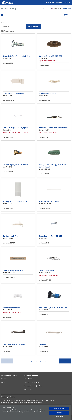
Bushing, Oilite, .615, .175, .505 (50, 56)
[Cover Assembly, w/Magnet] (18, 81)
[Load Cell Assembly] (54, 258)
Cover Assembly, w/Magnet (13, 93)
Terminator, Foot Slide (11, 308)
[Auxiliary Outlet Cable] (54, 81)
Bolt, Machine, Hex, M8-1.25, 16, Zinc (53, 308)
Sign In (69, 8)
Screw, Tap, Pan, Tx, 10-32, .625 (50, 236)
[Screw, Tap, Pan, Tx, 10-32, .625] (54, 223)
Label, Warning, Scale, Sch (13, 271)
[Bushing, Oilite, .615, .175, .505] (54, 43)
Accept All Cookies (59, 408)
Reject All (59, 412)
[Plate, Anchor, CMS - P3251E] (54, 189)
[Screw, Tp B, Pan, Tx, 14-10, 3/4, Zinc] (18, 43)
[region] (35, 412)
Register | (65, 8)
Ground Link (43, 345)
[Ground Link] (54, 332)
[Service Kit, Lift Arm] (18, 223)
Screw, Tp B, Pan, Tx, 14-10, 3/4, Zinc (16, 56)
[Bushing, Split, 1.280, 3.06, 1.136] (18, 189)
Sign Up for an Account (31, 382)
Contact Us (27, 389)
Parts (2, 382)
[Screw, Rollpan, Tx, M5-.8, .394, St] (18, 152)
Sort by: (3, 23)
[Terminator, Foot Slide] (18, 295)
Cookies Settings (59, 416)
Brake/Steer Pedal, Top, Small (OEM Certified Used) (52, 166)
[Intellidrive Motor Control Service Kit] (54, 115)
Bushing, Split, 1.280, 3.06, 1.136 (15, 202)
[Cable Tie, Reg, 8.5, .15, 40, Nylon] (18, 115)
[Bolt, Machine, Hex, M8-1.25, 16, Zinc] (54, 295)
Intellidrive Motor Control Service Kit (53, 128)
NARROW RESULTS (33, 26)
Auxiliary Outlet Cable (47, 93)
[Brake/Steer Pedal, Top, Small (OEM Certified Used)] (54, 152)
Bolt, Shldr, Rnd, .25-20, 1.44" (14, 345)
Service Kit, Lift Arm (10, 236)
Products (4, 379)
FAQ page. (38, 402)
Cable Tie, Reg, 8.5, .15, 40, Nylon (15, 128)
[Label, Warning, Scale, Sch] (18, 258)
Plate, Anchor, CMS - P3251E (49, 202)
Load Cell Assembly (46, 271)
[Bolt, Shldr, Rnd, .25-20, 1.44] (18, 332)
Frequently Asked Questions (33, 386)
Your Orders (28, 379)
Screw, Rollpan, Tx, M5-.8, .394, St (15, 165)
